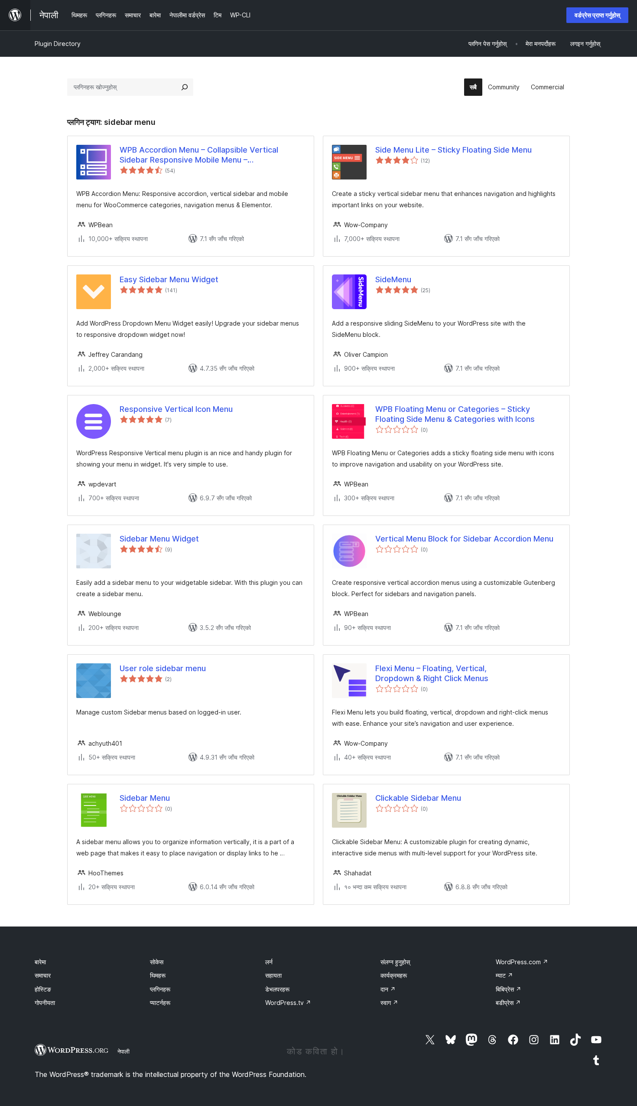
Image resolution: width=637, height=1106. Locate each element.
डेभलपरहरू (277, 989)
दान (388, 989)
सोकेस (156, 962)
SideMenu (393, 279)
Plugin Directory (58, 43)
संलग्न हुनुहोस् (395, 962)
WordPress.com (522, 962)
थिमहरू (158, 975)
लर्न (269, 962)
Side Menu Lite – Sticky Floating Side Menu (453, 149)
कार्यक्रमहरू (393, 975)
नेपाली (123, 1051)
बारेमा (40, 962)
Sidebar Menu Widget (159, 538)
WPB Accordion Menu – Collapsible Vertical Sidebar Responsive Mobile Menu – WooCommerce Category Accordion (199, 155)
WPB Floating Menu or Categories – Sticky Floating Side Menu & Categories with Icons (455, 414)
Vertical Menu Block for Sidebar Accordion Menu (464, 538)
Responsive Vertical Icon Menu (176, 409)
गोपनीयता (45, 1002)
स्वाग (389, 1002)
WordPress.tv (288, 1002)
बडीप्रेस (508, 1002)
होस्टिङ (43, 989)
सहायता (273, 975)
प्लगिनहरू (160, 989)
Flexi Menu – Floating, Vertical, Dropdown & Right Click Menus (431, 673)
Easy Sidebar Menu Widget (169, 279)
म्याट (504, 975)
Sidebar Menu (145, 798)
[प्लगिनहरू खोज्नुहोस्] (184, 87)
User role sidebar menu (163, 668)
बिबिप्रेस (508, 989)
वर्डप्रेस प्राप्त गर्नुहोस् (597, 15)
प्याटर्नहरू (160, 1002)
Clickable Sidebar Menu (418, 798)
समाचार (43, 975)
